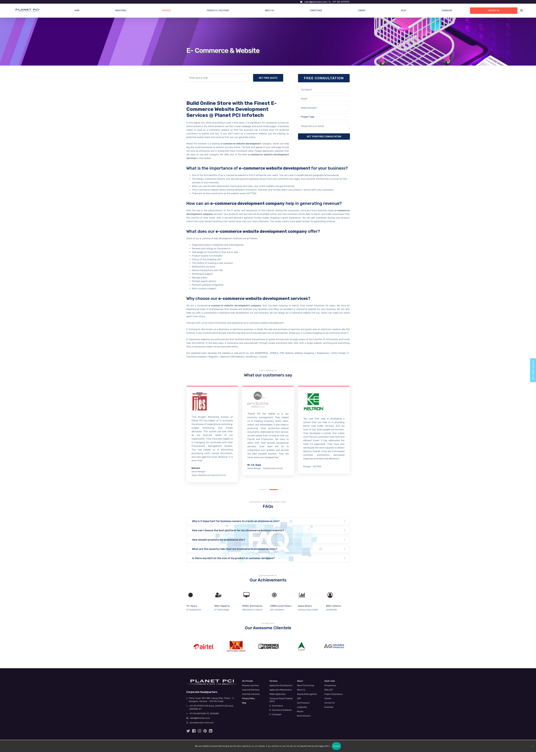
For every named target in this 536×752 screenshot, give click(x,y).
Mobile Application (278, 694)
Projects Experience (333, 694)
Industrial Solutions (250, 690)
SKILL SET (328, 690)
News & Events (304, 716)
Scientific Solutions (251, 694)
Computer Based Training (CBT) (281, 700)
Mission (300, 711)
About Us (301, 690)
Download (328, 707)
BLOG (403, 10)
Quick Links (329, 681)
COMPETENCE (316, 10)
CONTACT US (493, 10)
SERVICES (166, 10)
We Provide (247, 681)
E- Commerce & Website (281, 710)
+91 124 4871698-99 (199, 713)
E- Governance (276, 706)
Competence (330, 685)
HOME (77, 10)
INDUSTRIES (120, 10)
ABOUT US (269, 10)
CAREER (361, 10)
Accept (336, 746)
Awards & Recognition (307, 694)
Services (273, 681)
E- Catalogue (275, 714)
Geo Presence (303, 703)
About (300, 681)
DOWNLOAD (447, 10)
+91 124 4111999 (341, 2)
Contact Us (329, 703)
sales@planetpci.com (315, 2)
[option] (203, 646)
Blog (244, 703)
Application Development (281, 685)
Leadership (302, 707)
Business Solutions (250, 685)
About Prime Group (305, 685)
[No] (532, 746)
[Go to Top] (528, 735)
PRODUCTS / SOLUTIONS (218, 10)
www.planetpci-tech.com (201, 722)
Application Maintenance (281, 690)
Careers (327, 698)
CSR (299, 698)
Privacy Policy (248, 698)
